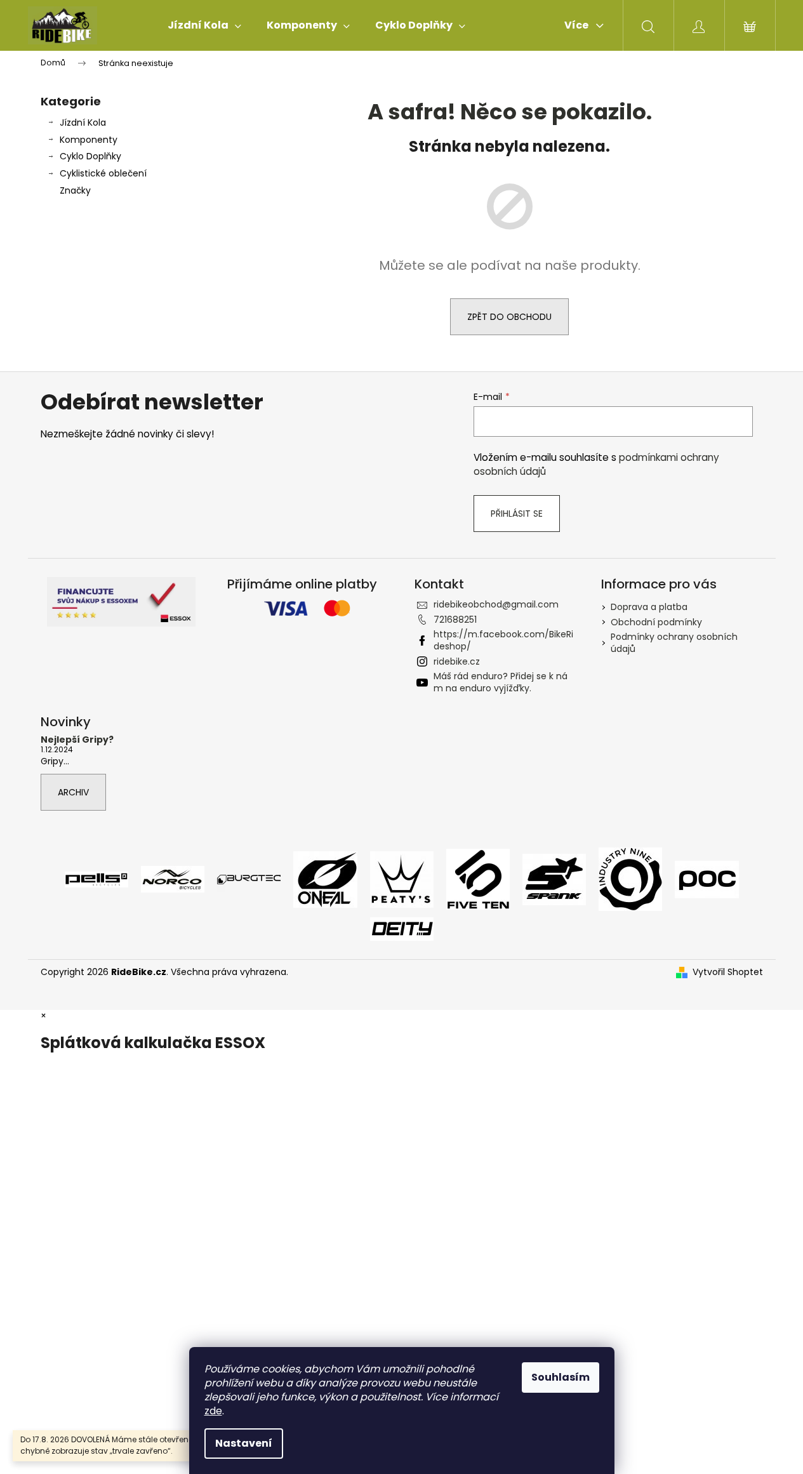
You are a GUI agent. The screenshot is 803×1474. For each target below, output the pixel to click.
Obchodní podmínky (656, 622)
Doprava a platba (649, 607)
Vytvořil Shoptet (728, 972)
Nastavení (243, 1443)
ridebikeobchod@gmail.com (496, 604)
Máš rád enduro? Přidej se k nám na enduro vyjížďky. (500, 682)
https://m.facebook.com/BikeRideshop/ (503, 640)
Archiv (73, 792)
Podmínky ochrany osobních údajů (674, 642)
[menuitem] (204, 25)
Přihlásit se (517, 513)
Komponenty (88, 139)
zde (213, 1411)
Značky (75, 190)
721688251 (455, 619)
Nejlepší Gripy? (77, 740)
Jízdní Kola (83, 122)
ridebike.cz (457, 661)
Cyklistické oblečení (103, 173)
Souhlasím (560, 1377)
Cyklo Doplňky (90, 156)
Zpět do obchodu (509, 316)
